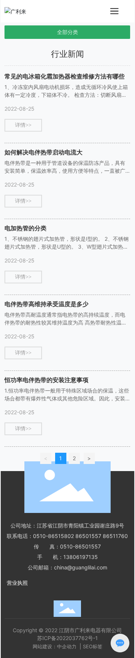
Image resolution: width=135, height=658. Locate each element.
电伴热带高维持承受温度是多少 (46, 304)
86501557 (88, 536)
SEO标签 (92, 646)
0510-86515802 (53, 536)
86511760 (115, 536)
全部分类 (67, 32)
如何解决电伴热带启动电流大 (43, 152)
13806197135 (80, 557)
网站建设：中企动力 (54, 646)
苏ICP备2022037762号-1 (67, 638)
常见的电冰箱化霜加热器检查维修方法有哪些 (64, 76)
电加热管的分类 (25, 228)
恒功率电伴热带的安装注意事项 (46, 380)
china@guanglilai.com (80, 567)
